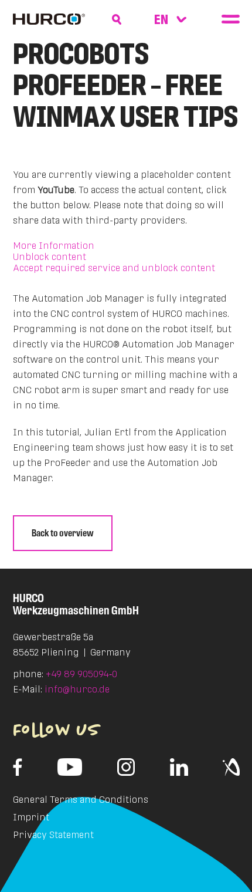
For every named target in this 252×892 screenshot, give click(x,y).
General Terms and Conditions (80, 799)
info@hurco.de (77, 689)
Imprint (31, 817)
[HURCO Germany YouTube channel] (70, 767)
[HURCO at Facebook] (18, 767)
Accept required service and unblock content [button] (114, 267)
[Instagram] (126, 767)
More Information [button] (53, 245)
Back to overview (63, 533)
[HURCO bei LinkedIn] (179, 767)
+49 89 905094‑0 (81, 674)
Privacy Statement (53, 834)
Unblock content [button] (49, 256)
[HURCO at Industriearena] (231, 767)
